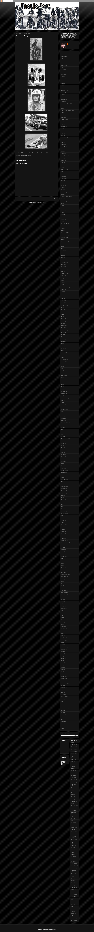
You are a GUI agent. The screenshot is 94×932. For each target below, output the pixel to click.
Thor (62, 656)
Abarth (62, 58)
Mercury (62, 443)
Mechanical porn (64, 438)
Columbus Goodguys (65, 196)
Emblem (62, 275)
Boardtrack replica (65, 139)
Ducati (62, 266)
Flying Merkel (64, 296)
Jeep (62, 388)
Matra (62, 429)
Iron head (63, 361)
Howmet (62, 348)
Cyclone (62, 219)
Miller (62, 452)
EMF (62, 278)
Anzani (62, 81)
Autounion (63, 108)
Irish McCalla (64, 359)
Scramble (63, 608)
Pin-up (25, 157)
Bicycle (62, 124)
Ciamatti (62, 187)
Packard (62, 520)
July (72, 761)
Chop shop (63, 182)
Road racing (63, 590)
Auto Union (63, 99)
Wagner (62, 705)
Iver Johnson (64, 373)
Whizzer (62, 717)
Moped (62, 463)
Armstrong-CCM (64, 90)
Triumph (62, 676)
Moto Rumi (63, 472)
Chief (62, 180)
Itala (62, 366)
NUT (62, 506)
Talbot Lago (63, 649)
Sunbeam (63, 640)
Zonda (62, 728)
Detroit (62, 250)
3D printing (63, 56)
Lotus (62, 413)
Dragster (63, 264)
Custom (62, 212)
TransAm (63, 669)
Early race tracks (64, 273)
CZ (61, 221)
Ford (62, 298)
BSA (62, 158)
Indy (62, 357)
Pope (62, 551)
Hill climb (63, 334)
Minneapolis (63, 456)
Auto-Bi (62, 101)
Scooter (62, 606)
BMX (62, 135)
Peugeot (63, 538)
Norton (62, 502)
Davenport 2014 (64, 235)
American (63, 78)
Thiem (62, 653)
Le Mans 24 (63, 409)
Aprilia (62, 83)
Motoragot (63, 481)
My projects (63, 493)
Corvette (63, 201)
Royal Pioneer (64, 594)
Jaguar (62, 377)
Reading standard (65, 574)
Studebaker (63, 637)
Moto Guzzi (63, 468)
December (73, 749)
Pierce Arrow (63, 540)
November (73, 751)
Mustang (63, 488)
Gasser (62, 309)
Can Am (62, 173)
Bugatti (62, 160)
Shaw (62, 615)
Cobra (62, 194)
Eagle (62, 271)
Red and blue (64, 576)
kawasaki (63, 393)
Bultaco (62, 164)
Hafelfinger (63, 325)
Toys (62, 665)
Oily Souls (63, 511)
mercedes (63, 441)
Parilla (62, 529)
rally (62, 565)
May (72, 766)
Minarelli (63, 454)
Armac (62, 87)
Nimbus (62, 499)
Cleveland (63, 192)
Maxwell (62, 431)
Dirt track (63, 253)
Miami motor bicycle (65, 450)
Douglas (62, 259)
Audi (62, 97)
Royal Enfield (64, 592)
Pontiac (62, 549)
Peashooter (63, 531)
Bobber (62, 144)
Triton (62, 674)
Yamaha (62, 726)
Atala (62, 94)
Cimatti (62, 189)
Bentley (62, 117)
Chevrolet (63, 178)
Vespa (62, 689)
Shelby (62, 617)
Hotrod (62, 345)
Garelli (62, 307)
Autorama (63, 106)
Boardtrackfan (72, 44)
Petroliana (63, 536)
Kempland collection (65, 395)
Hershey (63, 332)
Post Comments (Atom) (39, 202)
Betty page (63, 119)
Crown (62, 205)
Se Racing (63, 610)
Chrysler (63, 185)
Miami (62, 447)
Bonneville (63, 146)
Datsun (62, 228)
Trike (62, 671)
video (62, 692)
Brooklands (63, 153)
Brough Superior (64, 155)
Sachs (62, 599)
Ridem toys (63, 588)
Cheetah (63, 176)
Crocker (62, 203)
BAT (62, 112)
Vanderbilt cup (64, 683)
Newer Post (19, 198)
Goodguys (63, 314)
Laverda (62, 407)
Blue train (63, 130)
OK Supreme (64, 513)
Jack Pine (63, 375)
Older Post (53, 198)
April (72, 768)
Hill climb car (63, 336)
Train (62, 667)
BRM (62, 151)
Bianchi (62, 121)
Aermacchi (63, 65)
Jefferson (63, 391)
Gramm (62, 321)
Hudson (62, 350)
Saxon (62, 601)
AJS (62, 72)
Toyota (62, 662)
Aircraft (62, 69)
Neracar (62, 497)
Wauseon (63, 710)
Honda (62, 343)
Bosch (62, 149)
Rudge (62, 597)
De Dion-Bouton (64, 244)
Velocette (63, 685)
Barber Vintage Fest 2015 (66, 110)
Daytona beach (64, 241)
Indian (62, 355)
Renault (62, 581)
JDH (62, 386)
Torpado (62, 658)
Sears (62, 613)
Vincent (62, 694)
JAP (62, 379)
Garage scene (64, 305)
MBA (62, 434)
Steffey (62, 633)
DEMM (62, 246)
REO (62, 583)
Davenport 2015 (64, 237)
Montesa (63, 461)
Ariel (62, 85)
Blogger (53, 929)
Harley (62, 327)
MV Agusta (63, 490)
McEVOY (63, 436)
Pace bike (63, 517)
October (73, 753)
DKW (62, 255)
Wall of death (64, 708)
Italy (62, 370)
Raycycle (63, 572)
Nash (62, 495)
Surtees (62, 642)
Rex (62, 585)
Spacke (62, 626)
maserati (63, 425)
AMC (62, 76)
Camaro (62, 171)
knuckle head (64, 398)
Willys (62, 719)
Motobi (62, 474)
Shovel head (63, 619)
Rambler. (63, 569)
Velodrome (63, 687)
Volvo (62, 701)
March (72, 742)
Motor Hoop (63, 479)
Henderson (63, 330)
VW (61, 703)
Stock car (63, 635)
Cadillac (62, 167)
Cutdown (63, 214)
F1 (61, 284)
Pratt (62, 558)
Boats (62, 142)
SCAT (62, 603)
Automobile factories (65, 103)
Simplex (62, 624)
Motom (62, 477)
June (72, 763)
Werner (62, 714)
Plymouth (63, 547)
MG (61, 445)
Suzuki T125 (63, 646)
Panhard (63, 526)
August (72, 759)
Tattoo (62, 651)
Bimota (62, 128)
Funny (62, 302)
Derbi (62, 248)
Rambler (63, 567)
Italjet (62, 368)
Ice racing (63, 352)
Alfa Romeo (63, 74)
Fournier (63, 300)
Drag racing (63, 262)
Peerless (63, 533)
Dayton (62, 239)
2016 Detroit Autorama (66, 54)
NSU (62, 504)
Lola (62, 411)
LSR (62, 416)
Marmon (63, 420)
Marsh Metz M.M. (65, 422)
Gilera (62, 312)
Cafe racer (63, 169)
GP (23, 157)
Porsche (62, 556)
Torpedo (62, 660)
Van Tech (63, 680)
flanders (62, 293)
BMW (62, 133)
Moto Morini (63, 470)
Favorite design (64, 287)
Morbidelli (63, 465)
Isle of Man (63, 364)
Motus (62, 483)
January (73, 746)
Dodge (62, 257)
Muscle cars (63, 486)
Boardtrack (63, 137)
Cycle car (63, 216)
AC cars (62, 60)
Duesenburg (63, 268)
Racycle (62, 563)
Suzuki (62, 644)
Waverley (63, 712)
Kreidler (62, 402)
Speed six (63, 628)
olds (62, 515)
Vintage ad (63, 696)
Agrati (62, 67)
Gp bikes (63, 318)
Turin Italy (63, 678)
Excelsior (63, 282)
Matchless (63, 427)
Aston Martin (63, 92)
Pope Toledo (63, 554)
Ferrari (20, 157)
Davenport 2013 (64, 232)
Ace (62, 63)
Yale (62, 723)
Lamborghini (63, 404)
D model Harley (64, 223)
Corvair (62, 198)
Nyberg (62, 508)
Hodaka (62, 339)
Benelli (62, 115)
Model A (62, 459)
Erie (62, 280)
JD (61, 384)
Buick (62, 162)
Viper (62, 699)
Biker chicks (63, 126)
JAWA (62, 382)
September (73, 756)
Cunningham (63, 207)
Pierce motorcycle (65, 542)
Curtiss (62, 210)
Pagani (62, 522)
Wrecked (63, 721)
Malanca (63, 418)
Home (36, 198)
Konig (62, 400)
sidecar (62, 622)
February (73, 744)
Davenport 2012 (64, 230)
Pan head (63, 524)
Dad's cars (63, 225)
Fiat (62, 291)
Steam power (64, 631)
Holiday (62, 341)
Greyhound (63, 323)
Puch (62, 560)
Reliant (62, 579)
